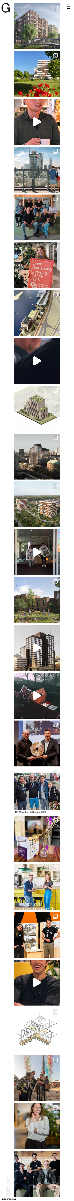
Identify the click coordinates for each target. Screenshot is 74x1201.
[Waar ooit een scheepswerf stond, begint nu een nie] (37, 313)
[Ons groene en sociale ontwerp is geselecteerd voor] (37, 600)
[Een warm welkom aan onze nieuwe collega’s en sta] (37, 1174)
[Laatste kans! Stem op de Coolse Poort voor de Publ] (37, 457)
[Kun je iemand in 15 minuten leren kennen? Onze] (37, 935)
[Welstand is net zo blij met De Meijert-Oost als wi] (37, 1030)
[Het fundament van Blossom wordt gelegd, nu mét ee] (37, 409)
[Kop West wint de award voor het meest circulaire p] (37, 743)
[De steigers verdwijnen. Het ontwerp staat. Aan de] (37, 504)
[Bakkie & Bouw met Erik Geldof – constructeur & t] (37, 361)
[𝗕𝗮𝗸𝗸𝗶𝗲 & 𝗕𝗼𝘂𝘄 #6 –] (37, 983)
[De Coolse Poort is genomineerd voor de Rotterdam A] (37, 648)
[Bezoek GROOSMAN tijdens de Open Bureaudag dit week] (37, 265)
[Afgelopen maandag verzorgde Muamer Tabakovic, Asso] (37, 839)
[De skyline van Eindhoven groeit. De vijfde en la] (37, 1078)
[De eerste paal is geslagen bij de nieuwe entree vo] (37, 26)
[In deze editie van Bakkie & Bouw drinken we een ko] (37, 122)
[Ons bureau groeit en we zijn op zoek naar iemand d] (37, 887)
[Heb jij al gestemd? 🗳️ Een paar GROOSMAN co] (37, 552)
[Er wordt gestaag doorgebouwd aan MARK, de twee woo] (37, 74)
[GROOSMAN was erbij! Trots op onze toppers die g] (37, 791)
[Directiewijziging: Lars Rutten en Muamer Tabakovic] (37, 217)
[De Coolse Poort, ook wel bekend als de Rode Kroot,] (37, 170)
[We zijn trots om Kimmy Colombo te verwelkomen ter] (37, 1126)
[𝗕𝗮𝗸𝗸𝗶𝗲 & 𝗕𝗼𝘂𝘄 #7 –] (37, 696)
